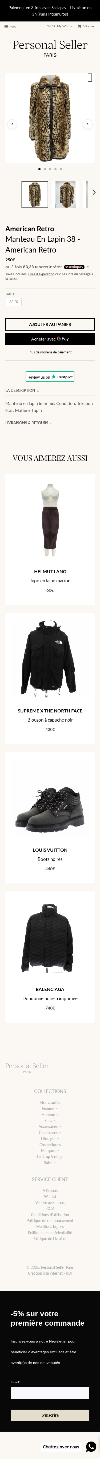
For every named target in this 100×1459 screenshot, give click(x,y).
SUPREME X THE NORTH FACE (50, 711)
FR (53, 26)
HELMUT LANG (50, 571)
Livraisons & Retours (26, 422)
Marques (48, 1150)
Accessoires (48, 1126)
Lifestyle (48, 1138)
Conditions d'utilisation (50, 1214)
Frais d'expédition (41, 274)
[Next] (94, 192)
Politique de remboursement (50, 1220)
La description (20, 390)
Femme (48, 1108)
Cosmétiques (50, 1144)
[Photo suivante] (88, 124)
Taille (10, 294)
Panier (88, 26)
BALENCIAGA (50, 989)
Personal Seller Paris (57, 1267)
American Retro (29, 228)
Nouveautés (50, 1102)
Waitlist (50, 1196)
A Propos (50, 1190)
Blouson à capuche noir (50, 720)
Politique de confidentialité (50, 1232)
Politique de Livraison (50, 1238)
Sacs (48, 1120)
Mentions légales (50, 1226)
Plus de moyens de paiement (50, 352)
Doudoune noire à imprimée (50, 998)
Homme (48, 1114)
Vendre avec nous (50, 1202)
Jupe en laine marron (50, 580)
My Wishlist (65, 26)
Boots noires (50, 859)
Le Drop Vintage (50, 1156)
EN (48, 26)
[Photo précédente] (12, 124)
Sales (48, 1162)
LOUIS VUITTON (50, 850)
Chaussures (48, 1132)
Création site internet (45, 1273)
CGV (50, 1208)
